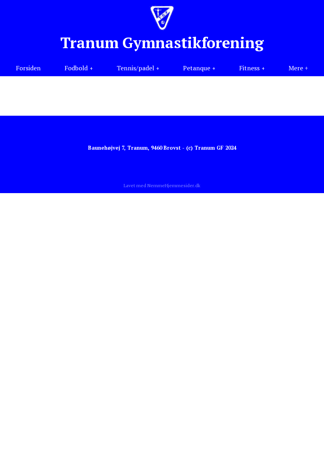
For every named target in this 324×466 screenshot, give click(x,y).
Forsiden (28, 68)
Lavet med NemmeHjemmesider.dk (162, 185)
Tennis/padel (135, 68)
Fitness (249, 68)
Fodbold (76, 68)
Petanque (196, 68)
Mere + (298, 68)
